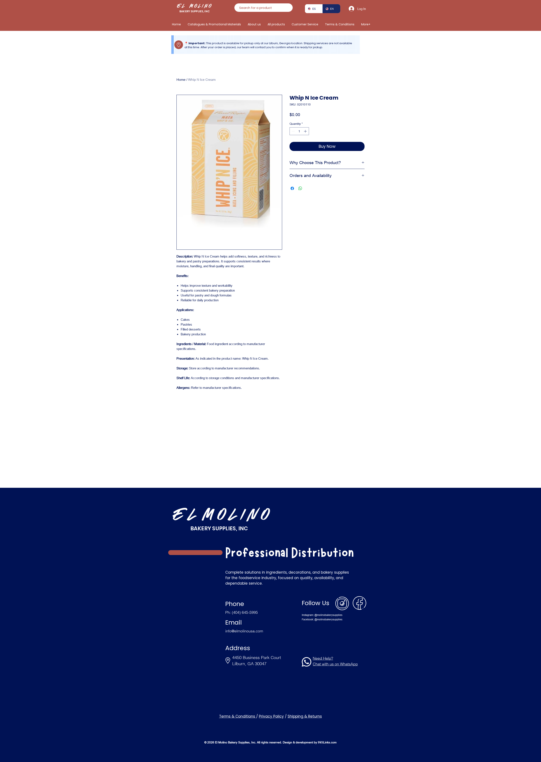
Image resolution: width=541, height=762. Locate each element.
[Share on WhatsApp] (300, 188)
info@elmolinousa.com (244, 631)
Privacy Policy (271, 716)
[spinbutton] (299, 131)
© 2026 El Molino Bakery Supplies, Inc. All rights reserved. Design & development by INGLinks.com (270, 742)
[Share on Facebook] (292, 188)
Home (181, 79)
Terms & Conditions (237, 716)
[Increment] (305, 131)
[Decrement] (292, 131)
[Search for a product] (287, 8)
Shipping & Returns (305, 716)
